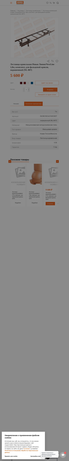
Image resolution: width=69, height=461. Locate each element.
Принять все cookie (11, 456)
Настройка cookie (36, 456)
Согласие (27, 449)
